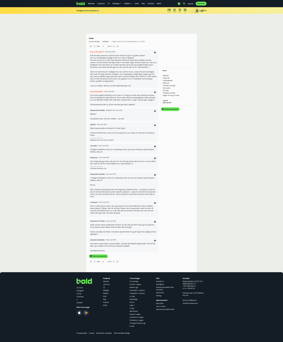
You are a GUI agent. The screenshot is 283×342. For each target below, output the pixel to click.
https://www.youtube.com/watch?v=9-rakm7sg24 (107, 128)
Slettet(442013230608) (97, 110)
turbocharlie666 (95, 91)
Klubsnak (166, 83)
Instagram (80, 291)
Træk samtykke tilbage (122, 333)
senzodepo (93, 146)
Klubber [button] (127, 3)
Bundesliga (133, 299)
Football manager (169, 85)
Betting (158, 296)
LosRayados (94, 202)
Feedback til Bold (169, 93)
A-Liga (132, 308)
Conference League (137, 317)
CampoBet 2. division (137, 290)
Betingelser (160, 284)
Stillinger (106, 290)
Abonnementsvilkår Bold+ (165, 309)
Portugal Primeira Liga (137, 323)
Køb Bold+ (201, 3)
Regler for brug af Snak (171, 95)
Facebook (80, 297)
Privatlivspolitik (81, 333)
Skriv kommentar (99, 256)
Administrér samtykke (104, 333)
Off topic (166, 90)
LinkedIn (79, 303)
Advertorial (160, 293)
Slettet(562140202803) (97, 240)
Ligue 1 (132, 305)
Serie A (132, 302)
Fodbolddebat (168, 80)
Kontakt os (160, 281)
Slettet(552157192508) (97, 221)
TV (108, 3)
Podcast (151, 3)
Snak (137, 3)
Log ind (190, 4)
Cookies (92, 333)
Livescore (101, 3)
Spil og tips (166, 88)
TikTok (78, 294)
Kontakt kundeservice (190, 303)
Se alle (132, 326)
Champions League (136, 320)
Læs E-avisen (161, 306)
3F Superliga (134, 281)
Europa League (135, 314)
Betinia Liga (134, 287)
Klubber (105, 293)
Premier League (135, 284)
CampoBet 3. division (137, 293)
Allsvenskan (134, 311)
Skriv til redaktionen (190, 300)
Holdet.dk (166, 78)
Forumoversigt (94, 41)
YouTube (79, 288)
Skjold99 (93, 124)
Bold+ (159, 3)
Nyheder (91, 3)
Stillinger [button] (116, 3)
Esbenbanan (94, 158)
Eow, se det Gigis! (96, 52)
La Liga (132, 296)
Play (143, 3)
